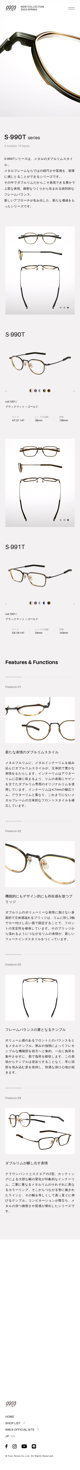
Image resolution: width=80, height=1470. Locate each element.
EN (13, 1436)
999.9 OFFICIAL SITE (19, 1429)
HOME (9, 1416)
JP (7, 1436)
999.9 (10, 8)
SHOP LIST (13, 1423)
